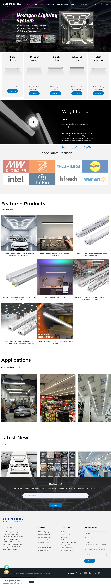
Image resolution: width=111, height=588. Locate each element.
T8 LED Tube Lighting (44, 537)
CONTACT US (83, 4)
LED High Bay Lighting (44, 547)
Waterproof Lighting (44, 540)
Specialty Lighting (43, 550)
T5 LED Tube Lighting (44, 534)
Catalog (63, 532)
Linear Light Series (66, 547)
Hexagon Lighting (43, 545)
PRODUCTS (39, 4)
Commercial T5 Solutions (68, 542)
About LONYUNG (66, 534)
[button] (3, 29)
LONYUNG (6, 567)
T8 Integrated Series (67, 545)
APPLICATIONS (62, 4)
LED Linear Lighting (43, 532)
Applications (64, 537)
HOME (29, 4)
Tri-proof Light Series (67, 550)
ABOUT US (50, 4)
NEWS (73, 4)
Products (63, 540)
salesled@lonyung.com (15, 544)
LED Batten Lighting (43, 542)
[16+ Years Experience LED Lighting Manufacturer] (55, 26)
